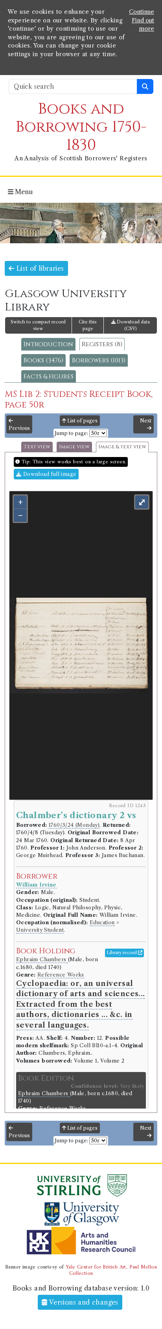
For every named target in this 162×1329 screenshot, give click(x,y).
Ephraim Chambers (42, 959)
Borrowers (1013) (98, 360)
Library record (122, 952)
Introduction (48, 344)
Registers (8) (102, 344)
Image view (74, 447)
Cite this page (88, 325)
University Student (40, 930)
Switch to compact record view (38, 325)
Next (145, 421)
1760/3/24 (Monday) (74, 825)
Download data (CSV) (133, 325)
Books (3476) (43, 360)
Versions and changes (83, 1302)
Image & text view (122, 447)
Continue (141, 11)
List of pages (82, 421)
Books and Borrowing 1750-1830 (81, 127)
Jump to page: (71, 433)
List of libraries (39, 268)
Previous (19, 428)
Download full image (48, 474)
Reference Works (60, 975)
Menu (23, 192)
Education (102, 922)
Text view (37, 447)
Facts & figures (49, 376)
